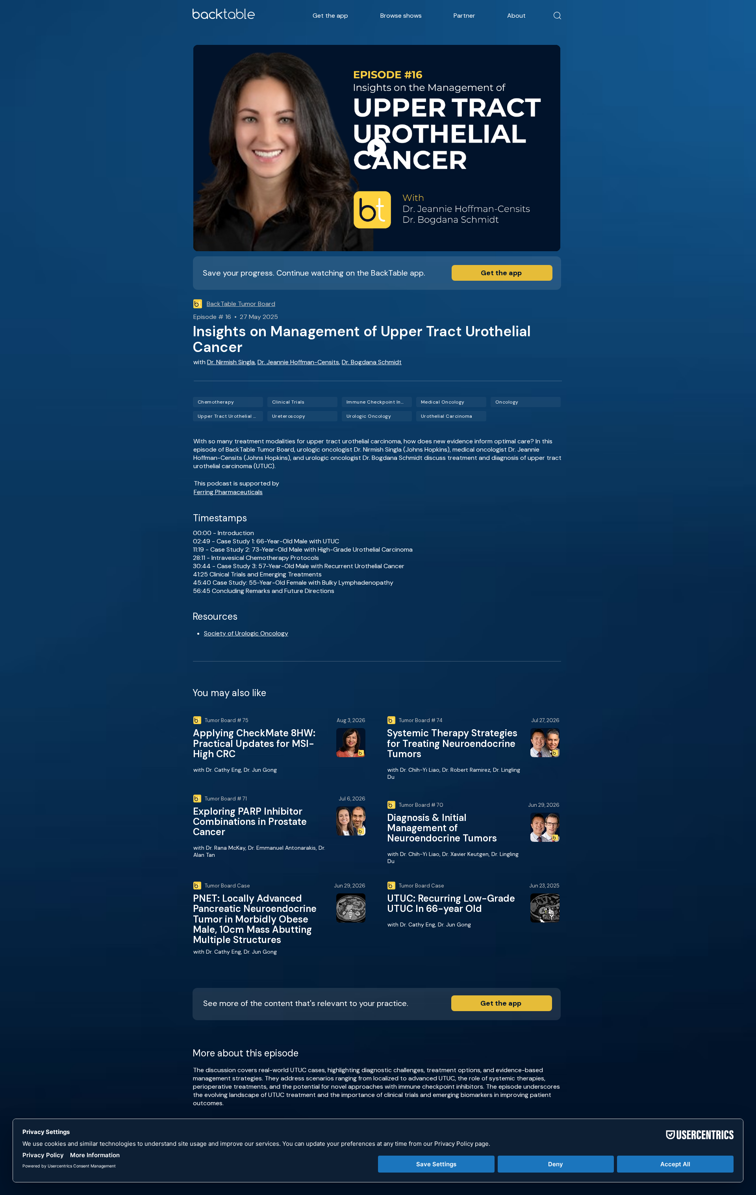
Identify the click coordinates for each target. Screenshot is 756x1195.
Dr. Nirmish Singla (231, 362)
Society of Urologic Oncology (246, 633)
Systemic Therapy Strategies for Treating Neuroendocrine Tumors (452, 743)
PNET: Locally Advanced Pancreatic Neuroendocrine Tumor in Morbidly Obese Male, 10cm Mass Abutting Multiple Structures (255, 919)
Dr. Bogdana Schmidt (372, 362)
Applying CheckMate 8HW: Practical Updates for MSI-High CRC (254, 743)
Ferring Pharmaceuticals (228, 492)
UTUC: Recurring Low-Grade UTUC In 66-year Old (451, 903)
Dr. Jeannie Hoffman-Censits (298, 362)
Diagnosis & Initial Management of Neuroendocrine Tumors (442, 828)
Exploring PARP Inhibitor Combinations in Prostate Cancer (250, 821)
